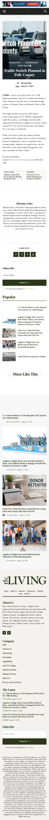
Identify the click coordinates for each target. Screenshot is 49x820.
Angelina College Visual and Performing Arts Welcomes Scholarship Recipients (28, 344)
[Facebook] (15, 254)
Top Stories (7, 699)
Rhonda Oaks (26, 83)
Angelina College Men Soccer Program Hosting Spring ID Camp (12, 177)
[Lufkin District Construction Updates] (9, 356)
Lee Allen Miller (11, 515)
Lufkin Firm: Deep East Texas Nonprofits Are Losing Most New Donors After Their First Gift (30, 332)
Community (15, 63)
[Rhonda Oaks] (24, 193)
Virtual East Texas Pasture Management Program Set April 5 (34, 177)
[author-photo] (4, 421)
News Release (24, 66)
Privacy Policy (29, 289)
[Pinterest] (27, 254)
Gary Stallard (10, 470)
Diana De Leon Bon (13, 422)
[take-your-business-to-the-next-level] (24, 4)
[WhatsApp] (33, 254)
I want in (23, 283)
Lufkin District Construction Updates (32, 356)
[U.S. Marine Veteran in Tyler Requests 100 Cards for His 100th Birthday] (9, 308)
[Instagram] (9, 632)
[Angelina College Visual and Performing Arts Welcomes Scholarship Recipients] (9, 344)
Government (32, 63)
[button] (4, 11)
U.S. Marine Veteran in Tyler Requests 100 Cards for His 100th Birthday (24, 416)
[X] (21, 254)
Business (6, 720)
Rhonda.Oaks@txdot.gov (19, 160)
